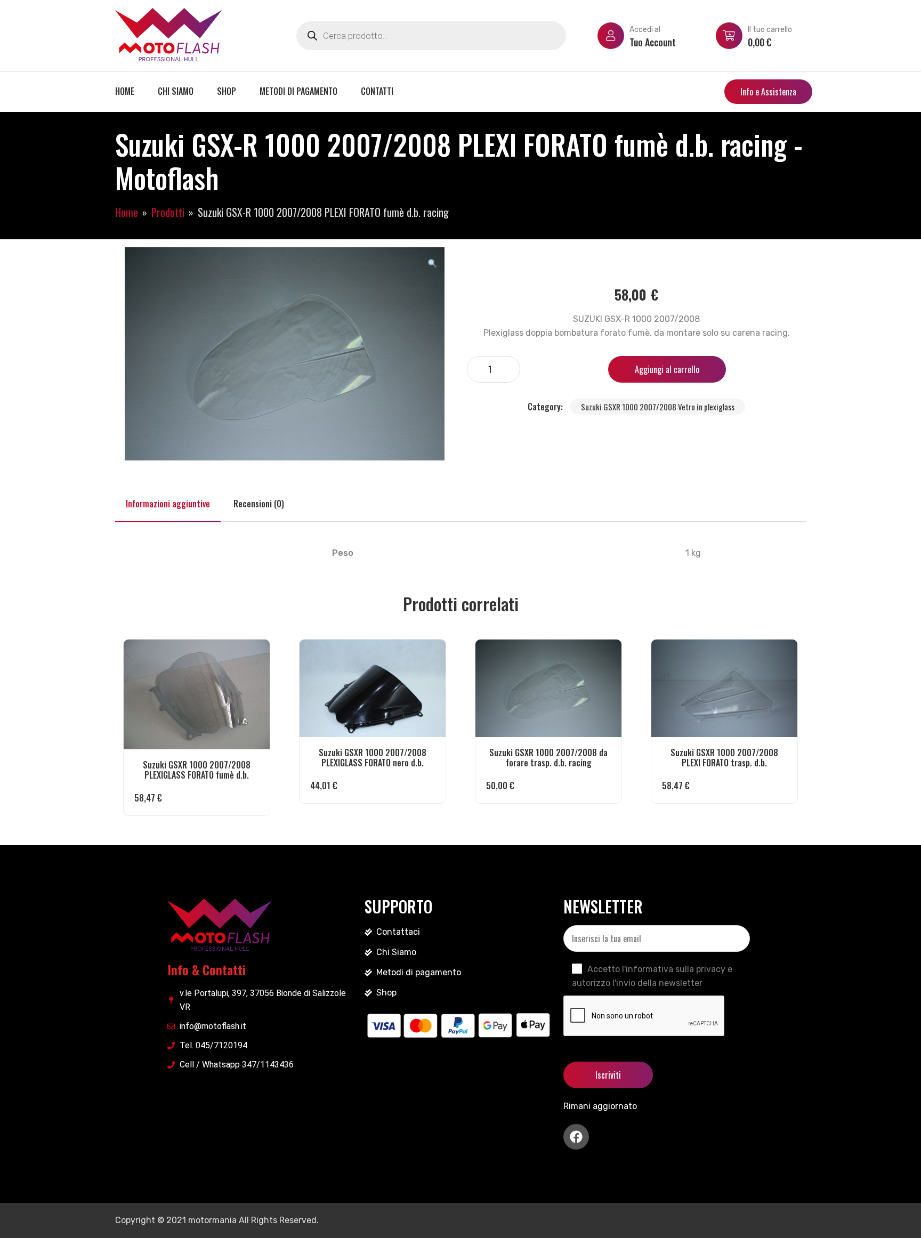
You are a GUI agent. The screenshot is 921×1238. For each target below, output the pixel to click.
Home (124, 91)
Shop (226, 91)
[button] (432, 263)
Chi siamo (175, 91)
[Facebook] (576, 1137)
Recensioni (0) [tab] (258, 503)
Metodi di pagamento (298, 91)
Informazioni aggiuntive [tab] (168, 503)
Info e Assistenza (768, 91)
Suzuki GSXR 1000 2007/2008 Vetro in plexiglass (657, 406)
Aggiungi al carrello (667, 369)
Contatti (377, 91)
